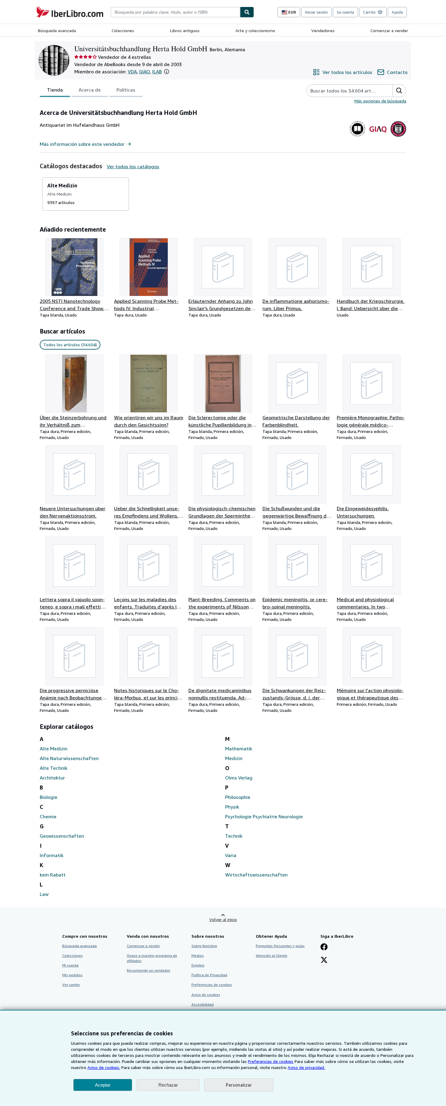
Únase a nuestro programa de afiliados (152, 958)
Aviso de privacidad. (306, 1067)
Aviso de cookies (205, 994)
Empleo (197, 965)
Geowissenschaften (62, 836)
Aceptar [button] (102, 1085)
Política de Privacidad (209, 975)
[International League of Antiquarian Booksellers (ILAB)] (398, 137)
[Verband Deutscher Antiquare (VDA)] (358, 137)
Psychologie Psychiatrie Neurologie (264, 816)
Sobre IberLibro (204, 945)
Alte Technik (53, 768)
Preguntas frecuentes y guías (280, 945)
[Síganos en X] (324, 960)
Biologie (48, 797)
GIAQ (144, 72)
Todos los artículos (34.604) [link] (70, 344)
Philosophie (237, 797)
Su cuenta (345, 12)
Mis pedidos (72, 975)
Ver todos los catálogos (133, 166)
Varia (230, 855)
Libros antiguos (185, 30)
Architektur (52, 778)
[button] (166, 71)
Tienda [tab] (55, 90)
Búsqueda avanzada (57, 30)
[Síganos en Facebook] (324, 947)
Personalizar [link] (239, 1085)
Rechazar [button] (168, 1085)
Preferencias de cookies (270, 1061)
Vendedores (323, 30)
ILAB (157, 72)
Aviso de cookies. (103, 1067)
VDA (132, 72)
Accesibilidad (202, 1004)
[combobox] (175, 12)
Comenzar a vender (389, 30)
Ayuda (397, 12)
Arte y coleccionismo (255, 30)
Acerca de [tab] (90, 90)
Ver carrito (71, 984)
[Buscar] (247, 12)
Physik (232, 807)
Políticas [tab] (126, 90)
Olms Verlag (238, 778)
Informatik (51, 855)
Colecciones (123, 30)
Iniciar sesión (316, 12)
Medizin (233, 758)
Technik (233, 836)
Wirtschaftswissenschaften (256, 875)
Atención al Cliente (271, 955)
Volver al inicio (223, 919)
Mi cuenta (70, 965)
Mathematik (238, 749)
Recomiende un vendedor (148, 970)
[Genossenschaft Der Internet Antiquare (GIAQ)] (378, 137)
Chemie (48, 816)
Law (44, 894)
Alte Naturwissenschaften (69, 758)
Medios (197, 955)
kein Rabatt (53, 875)
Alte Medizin (53, 749)
